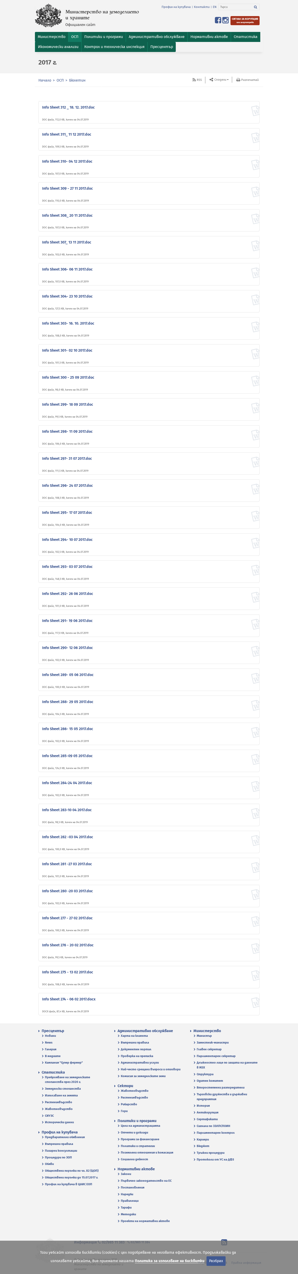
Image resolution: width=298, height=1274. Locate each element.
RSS (199, 80)
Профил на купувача (176, 7)
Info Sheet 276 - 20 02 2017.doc (68, 945)
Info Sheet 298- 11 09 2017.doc (67, 431)
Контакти (202, 7)
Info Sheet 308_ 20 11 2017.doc (67, 215)
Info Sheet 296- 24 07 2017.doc (67, 485)
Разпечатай (250, 80)
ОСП (61, 80)
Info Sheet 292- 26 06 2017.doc (67, 593)
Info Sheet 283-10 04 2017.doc (67, 810)
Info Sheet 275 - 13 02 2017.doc (67, 972)
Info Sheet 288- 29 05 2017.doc (67, 702)
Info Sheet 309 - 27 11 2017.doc (67, 188)
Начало (44, 80)
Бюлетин (77, 80)
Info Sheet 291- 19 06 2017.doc (67, 620)
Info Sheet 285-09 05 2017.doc (67, 756)
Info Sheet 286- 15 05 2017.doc (67, 729)
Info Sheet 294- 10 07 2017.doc (67, 539)
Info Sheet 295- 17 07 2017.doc (67, 512)
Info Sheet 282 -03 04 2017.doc (67, 837)
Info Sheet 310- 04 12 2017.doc (67, 161)
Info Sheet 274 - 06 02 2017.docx (68, 999)
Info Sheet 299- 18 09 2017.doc (67, 404)
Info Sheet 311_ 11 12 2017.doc (66, 134)
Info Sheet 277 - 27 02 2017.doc (67, 918)
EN (215, 7)
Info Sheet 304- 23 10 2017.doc (67, 296)
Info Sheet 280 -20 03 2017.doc (67, 891)
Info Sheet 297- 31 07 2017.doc (67, 458)
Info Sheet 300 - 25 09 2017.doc (68, 377)
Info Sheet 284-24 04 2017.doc (67, 783)
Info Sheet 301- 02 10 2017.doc (67, 350)
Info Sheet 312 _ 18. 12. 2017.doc (68, 107)
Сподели (220, 79)
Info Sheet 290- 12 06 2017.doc (67, 648)
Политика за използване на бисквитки (169, 1261)
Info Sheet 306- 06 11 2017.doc (67, 269)
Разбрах (216, 1261)
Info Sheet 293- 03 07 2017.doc (67, 566)
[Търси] (256, 7)
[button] (51, 37)
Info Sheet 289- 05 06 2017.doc (68, 675)
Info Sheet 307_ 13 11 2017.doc (66, 242)
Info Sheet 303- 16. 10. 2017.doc (68, 323)
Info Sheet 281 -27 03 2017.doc (67, 864)
